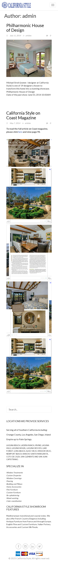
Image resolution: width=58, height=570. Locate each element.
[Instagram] (25, 546)
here (20, 132)
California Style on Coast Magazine (23, 115)
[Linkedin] (32, 546)
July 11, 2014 (15, 35)
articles (28, 35)
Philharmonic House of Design (25, 28)
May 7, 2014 (15, 123)
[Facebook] (18, 546)
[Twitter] (39, 546)
